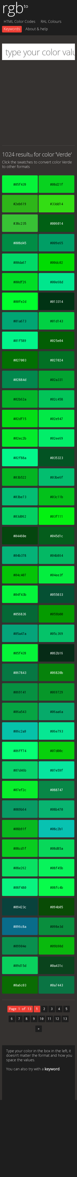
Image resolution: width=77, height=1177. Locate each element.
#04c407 (19, 575)
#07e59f (56, 770)
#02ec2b (19, 438)
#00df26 (19, 282)
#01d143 (56, 321)
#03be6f (56, 477)
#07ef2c (19, 790)
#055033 (56, 594)
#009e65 (56, 243)
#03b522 (19, 477)
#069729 (56, 692)
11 (49, 1019)
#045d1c (56, 536)
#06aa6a (56, 712)
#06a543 (19, 712)
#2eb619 (19, 204)
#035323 (56, 458)
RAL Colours (51, 21)
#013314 (56, 301)
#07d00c (56, 751)
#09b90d (56, 946)
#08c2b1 (56, 829)
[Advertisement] (38, 102)
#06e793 (56, 731)
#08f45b (56, 868)
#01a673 (19, 321)
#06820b (56, 673)
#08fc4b (56, 887)
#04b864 (56, 555)
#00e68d (56, 282)
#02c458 (56, 399)
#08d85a (56, 848)
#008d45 (19, 243)
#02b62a (19, 399)
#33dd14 (56, 204)
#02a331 (56, 380)
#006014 (56, 223)
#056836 (19, 614)
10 (42, 1019)
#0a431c (56, 966)
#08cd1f (19, 848)
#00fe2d (19, 301)
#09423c (19, 907)
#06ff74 (19, 751)
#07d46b (19, 770)
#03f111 (56, 516)
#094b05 (56, 907)
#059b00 (56, 614)
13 (65, 1019)
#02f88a (19, 458)
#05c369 (56, 633)
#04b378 (19, 555)
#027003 (19, 360)
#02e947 (56, 419)
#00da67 (19, 262)
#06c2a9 (19, 731)
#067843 (19, 673)
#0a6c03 (19, 985)
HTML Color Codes (19, 21)
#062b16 (56, 653)
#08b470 (56, 809)
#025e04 (56, 341)
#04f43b (19, 594)
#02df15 (19, 419)
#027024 (56, 360)
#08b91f (19, 829)
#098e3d (56, 926)
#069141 (19, 692)
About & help (36, 28)
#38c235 (19, 223)
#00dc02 (56, 262)
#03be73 (19, 497)
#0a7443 (56, 985)
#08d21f (56, 184)
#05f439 (19, 184)
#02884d (19, 380)
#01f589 (19, 341)
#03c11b (56, 497)
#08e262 (19, 868)
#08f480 (19, 887)
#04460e (19, 536)
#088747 (56, 790)
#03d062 (19, 516)
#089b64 (19, 809)
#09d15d (19, 966)
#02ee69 (56, 438)
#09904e (19, 946)
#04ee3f (56, 575)
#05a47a (19, 633)
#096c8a (19, 926)
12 (57, 1019)
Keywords (12, 28)
